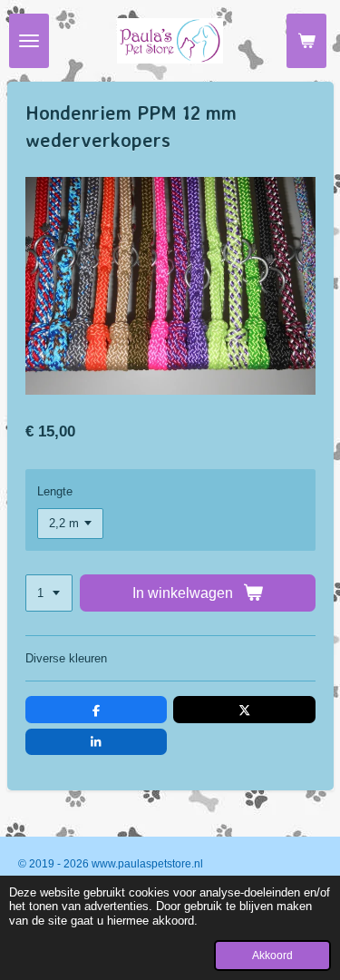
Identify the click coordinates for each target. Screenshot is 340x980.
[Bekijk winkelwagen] (306, 41)
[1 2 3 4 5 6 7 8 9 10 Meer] (49, 593)
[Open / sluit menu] (29, 41)
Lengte (55, 491)
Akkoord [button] (272, 955)
